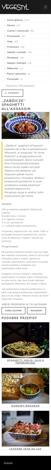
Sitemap (8, 462)
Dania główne (13, 310)
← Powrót (12, 93)
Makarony (36, 310)
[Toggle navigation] (45, 7)
